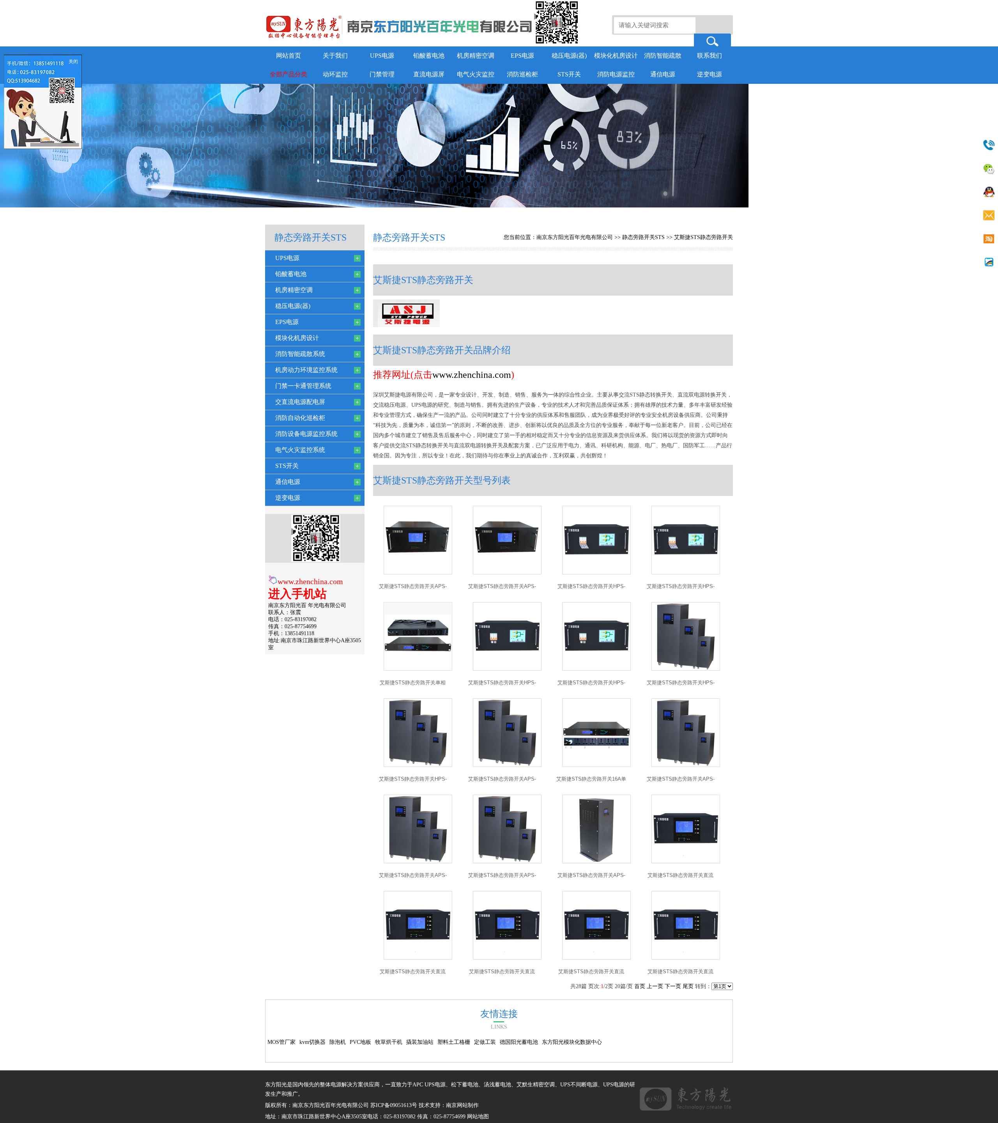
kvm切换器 (312, 1042)
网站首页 (288, 55)
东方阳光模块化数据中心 (572, 1042)
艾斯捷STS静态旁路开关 (703, 237)
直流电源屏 (428, 74)
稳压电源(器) (569, 55)
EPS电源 (522, 55)
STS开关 (569, 74)
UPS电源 (382, 55)
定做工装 (485, 1042)
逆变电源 (709, 74)
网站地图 (478, 1116)
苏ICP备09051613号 (393, 1105)
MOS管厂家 (281, 1042)
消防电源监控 (616, 74)
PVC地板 (360, 1042)
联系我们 (709, 55)
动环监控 (335, 74)
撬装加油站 (420, 1042)
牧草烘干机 (388, 1042)
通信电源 (662, 74)
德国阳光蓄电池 (519, 1042)
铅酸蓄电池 (428, 55)
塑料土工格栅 (453, 1042)
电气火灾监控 (475, 74)
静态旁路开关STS (643, 237)
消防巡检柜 (522, 74)
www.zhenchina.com (310, 581)
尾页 (688, 986)
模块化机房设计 (616, 55)
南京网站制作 (462, 1105)
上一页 (655, 986)
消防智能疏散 (662, 55)
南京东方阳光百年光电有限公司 (574, 237)
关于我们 (335, 55)
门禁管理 (382, 74)
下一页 (673, 986)
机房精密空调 (475, 55)
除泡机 (337, 1042)
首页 (639, 986)
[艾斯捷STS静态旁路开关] (418, 573)
